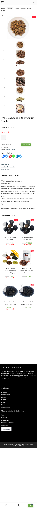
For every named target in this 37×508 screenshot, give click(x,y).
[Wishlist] (6, 505)
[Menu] (2, 2)
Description (5, 164)
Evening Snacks (5, 394)
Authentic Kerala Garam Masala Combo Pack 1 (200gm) (10, 271)
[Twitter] (6, 156)
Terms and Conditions (18, 445)
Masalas (3, 397)
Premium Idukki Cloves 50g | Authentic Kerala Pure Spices (26, 271)
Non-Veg (3, 402)
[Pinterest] (10, 156)
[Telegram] (20, 156)
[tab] (18, 164)
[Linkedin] (17, 156)
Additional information (8, 167)
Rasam (3, 405)
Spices (10, 8)
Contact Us (4, 425)
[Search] (34, 2)
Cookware (4, 417)
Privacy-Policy (29, 444)
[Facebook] (3, 156)
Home (3, 8)
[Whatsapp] (13, 156)
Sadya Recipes (5, 407)
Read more (10, 247)
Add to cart (26, 278)
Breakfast (4, 392)
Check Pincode (26, 144)
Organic (9, 149)
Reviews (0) (5, 169)
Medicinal (4, 399)
